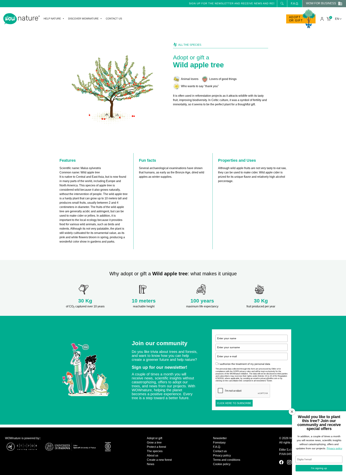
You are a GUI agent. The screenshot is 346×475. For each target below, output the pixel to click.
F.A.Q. (295, 3)
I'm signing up (319, 468)
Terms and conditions (226, 459)
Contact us (114, 18)
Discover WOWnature (83, 18)
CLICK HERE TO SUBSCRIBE (234, 403)
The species (155, 451)
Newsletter (220, 438)
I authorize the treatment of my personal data (244, 363)
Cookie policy (221, 464)
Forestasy (219, 442)
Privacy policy (222, 455)
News (150, 464)
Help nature (52, 18)
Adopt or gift (296, 19)
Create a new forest (159, 459)
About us (152, 455)
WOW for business (321, 3)
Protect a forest (156, 446)
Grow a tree (154, 442)
